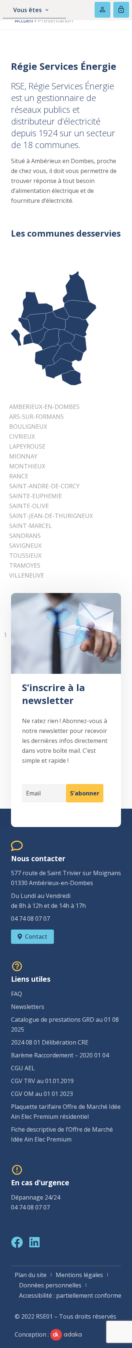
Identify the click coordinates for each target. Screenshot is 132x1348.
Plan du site (31, 1275)
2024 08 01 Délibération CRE (49, 1042)
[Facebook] (17, 1242)
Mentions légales (79, 1275)
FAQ (16, 994)
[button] (100, 30)
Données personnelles (50, 1285)
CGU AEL (23, 1068)
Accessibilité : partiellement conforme (70, 1295)
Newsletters (27, 1007)
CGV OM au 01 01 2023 (42, 1094)
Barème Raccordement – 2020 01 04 (60, 1055)
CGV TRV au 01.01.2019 (42, 1081)
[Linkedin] (34, 1242)
